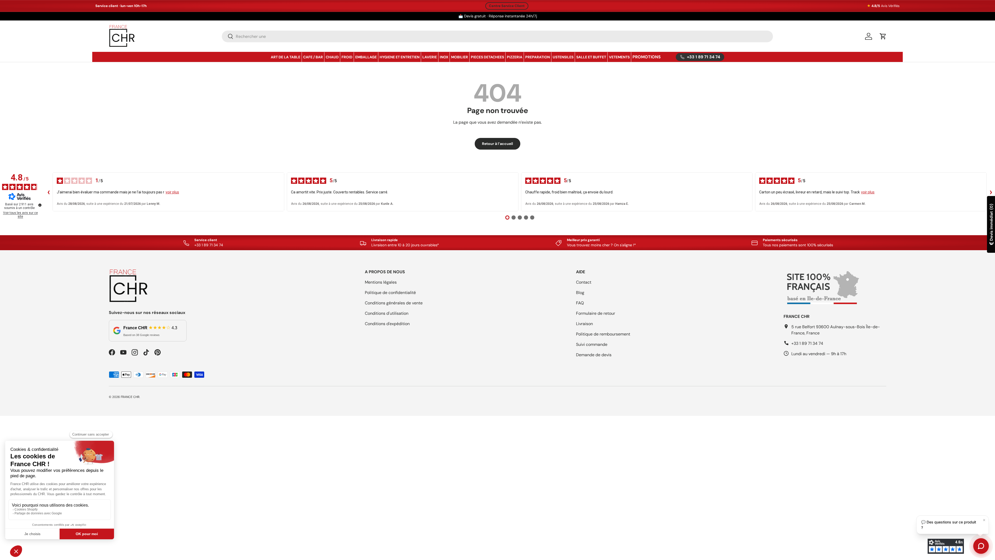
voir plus (172, 192)
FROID (347, 57)
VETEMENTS (619, 57)
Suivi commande (591, 344)
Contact (583, 282)
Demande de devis (594, 355)
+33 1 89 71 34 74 (807, 343)
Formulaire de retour (595, 313)
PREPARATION (537, 57)
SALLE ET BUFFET (591, 57)
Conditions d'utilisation (386, 313)
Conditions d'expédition (387, 323)
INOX (444, 57)
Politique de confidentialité (390, 292)
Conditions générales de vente (394, 303)
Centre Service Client (507, 6)
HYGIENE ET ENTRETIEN (400, 57)
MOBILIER (459, 57)
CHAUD (332, 57)
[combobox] (497, 36)
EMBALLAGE (366, 57)
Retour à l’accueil (497, 143)
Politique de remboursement (603, 334)
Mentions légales (381, 282)
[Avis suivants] (990, 191)
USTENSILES (563, 57)
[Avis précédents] (48, 191)
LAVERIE (429, 57)
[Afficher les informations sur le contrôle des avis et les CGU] (40, 205)
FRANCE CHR (130, 397)
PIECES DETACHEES (487, 57)
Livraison (584, 323)
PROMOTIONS (646, 57)
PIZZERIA (514, 57)
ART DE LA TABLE (285, 57)
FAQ (580, 303)
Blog (580, 292)
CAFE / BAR (313, 57)
